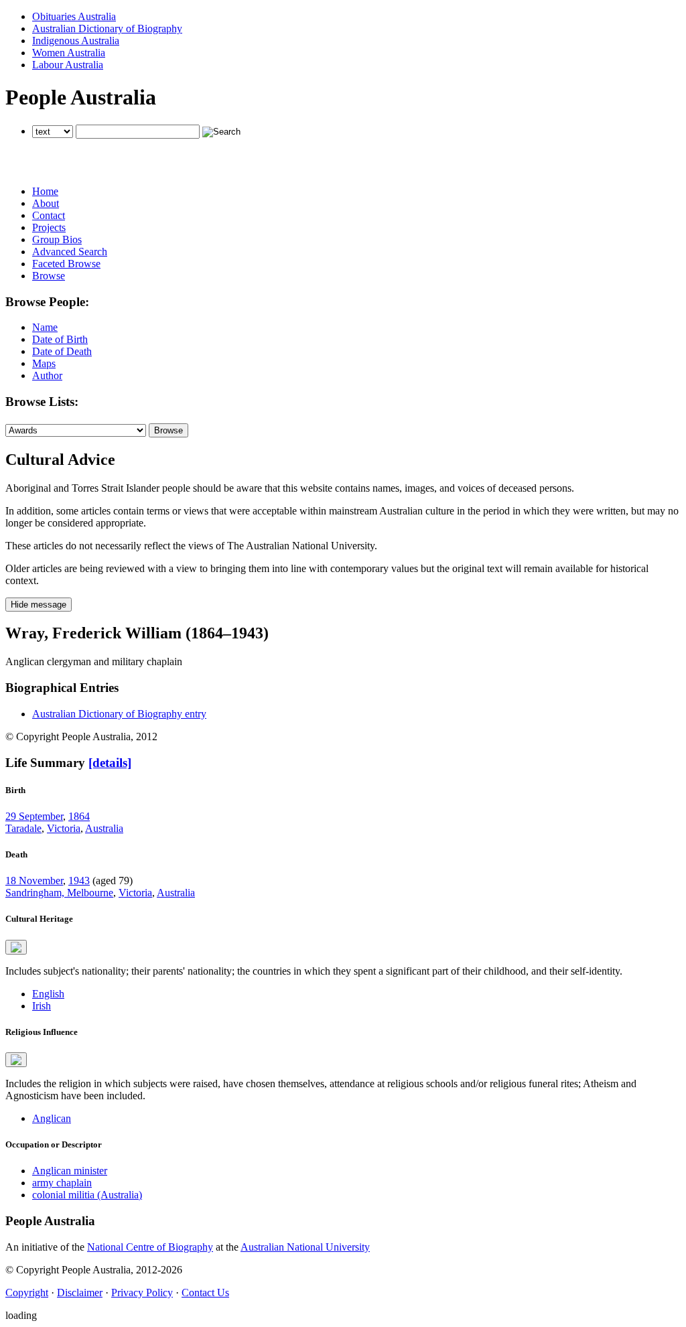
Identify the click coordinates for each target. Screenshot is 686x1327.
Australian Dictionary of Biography (107, 28)
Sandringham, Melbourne (59, 892)
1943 (79, 880)
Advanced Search (69, 251)
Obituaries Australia (74, 16)
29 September (34, 816)
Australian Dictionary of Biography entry (119, 713)
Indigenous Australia (75, 40)
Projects (49, 227)
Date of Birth (60, 339)
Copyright (26, 1292)
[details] (109, 763)
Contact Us (205, 1292)
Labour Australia (67, 64)
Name (45, 327)
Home (45, 191)
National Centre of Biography (150, 1247)
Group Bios (57, 239)
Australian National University (305, 1247)
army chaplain (62, 1182)
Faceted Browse (66, 263)
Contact (48, 215)
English (48, 993)
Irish (41, 1005)
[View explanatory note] (16, 947)
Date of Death (62, 351)
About (45, 203)
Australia (104, 828)
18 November (34, 880)
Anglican (51, 1118)
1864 (79, 816)
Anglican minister (69, 1170)
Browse (48, 275)
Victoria (63, 828)
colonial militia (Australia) (87, 1194)
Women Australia (68, 52)
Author (47, 375)
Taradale (23, 828)
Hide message (38, 605)
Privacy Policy (142, 1292)
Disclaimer (79, 1292)
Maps (44, 363)
